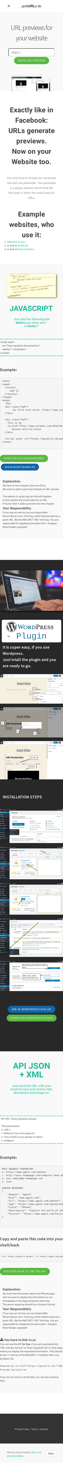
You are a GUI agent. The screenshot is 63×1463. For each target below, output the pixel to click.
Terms (34, 1429)
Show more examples (20, 467)
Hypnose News (26, 249)
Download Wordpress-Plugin (31, 1018)
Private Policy (22, 1429)
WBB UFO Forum (16, 242)
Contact (44, 1429)
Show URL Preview (31, 60)
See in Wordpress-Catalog (31, 1009)
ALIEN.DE (23, 245)
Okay (51, 1453)
